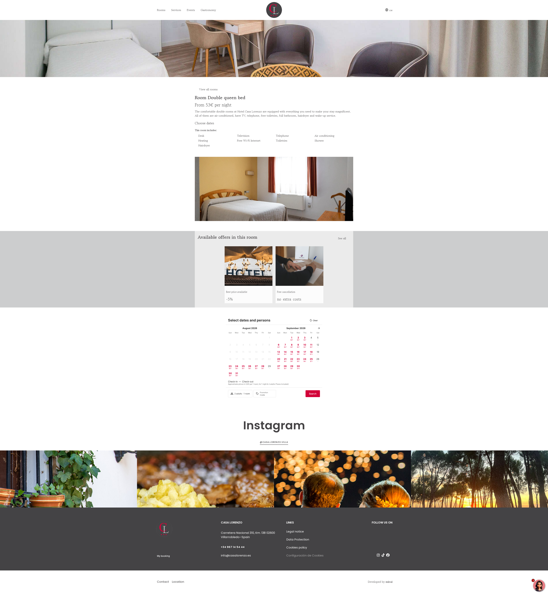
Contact (163, 582)
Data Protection (297, 539)
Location (178, 582)
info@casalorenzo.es (236, 555)
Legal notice (295, 532)
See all (342, 238)
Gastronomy (208, 10)
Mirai (389, 582)
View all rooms (208, 89)
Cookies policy (296, 547)
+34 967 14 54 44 (233, 547)
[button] (197, 189)
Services (176, 10)
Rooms (161, 10)
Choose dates (204, 123)
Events (191, 10)
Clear (315, 320)
